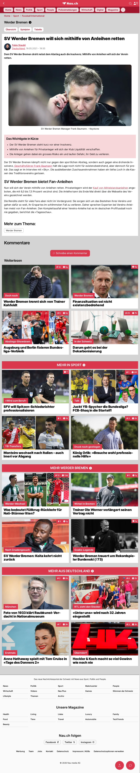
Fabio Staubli (19, 45)
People (116, 686)
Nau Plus (62, 691)
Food (5, 719)
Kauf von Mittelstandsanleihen (110, 187)
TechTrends (118, 719)
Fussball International (33, 15)
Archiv (61, 696)
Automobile (90, 719)
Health (6, 714)
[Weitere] (123, 10)
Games (88, 691)
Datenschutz (63, 751)
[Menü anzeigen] (135, 3)
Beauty (6, 724)
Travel (61, 719)
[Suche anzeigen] (130, 3)
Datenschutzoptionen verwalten (109, 751)
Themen (34, 696)
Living (33, 714)
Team (31, 751)
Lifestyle (7, 696)
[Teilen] (119, 765)
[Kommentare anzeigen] (130, 765)
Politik (33, 686)
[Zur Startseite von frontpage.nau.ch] (70, 3)
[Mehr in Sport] (70, 365)
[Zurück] (3, 3)
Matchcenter (91, 686)
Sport (16, 15)
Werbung (20, 751)
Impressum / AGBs (81, 751)
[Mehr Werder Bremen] (70, 468)
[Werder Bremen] (70, 22)
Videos (33, 691)
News (5, 686)
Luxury (88, 714)
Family (116, 714)
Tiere (32, 719)
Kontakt (49, 751)
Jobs (39, 751)
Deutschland (18, 48)
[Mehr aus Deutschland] (70, 571)
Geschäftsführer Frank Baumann (33, 165)
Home (7, 15)
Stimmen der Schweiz (123, 691)
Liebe (60, 714)
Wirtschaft (8, 691)
